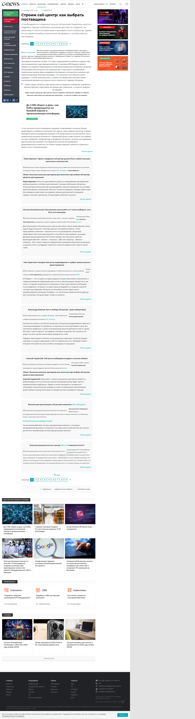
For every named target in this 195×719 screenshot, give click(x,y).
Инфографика (8, 94)
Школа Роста (8, 26)
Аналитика (41, 4)
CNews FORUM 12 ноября (8, 14)
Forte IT (78, 222)
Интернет (7, 81)
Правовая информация (107, 691)
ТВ (82, 4)
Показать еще (49, 658)
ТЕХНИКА (71, 4)
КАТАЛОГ (113, 4)
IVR (38, 239)
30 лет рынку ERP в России (9, 38)
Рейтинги (7, 90)
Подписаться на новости (64, 489)
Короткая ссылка (84, 489)
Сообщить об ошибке (106, 689)
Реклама (54, 686)
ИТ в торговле (8, 72)
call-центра (53, 50)
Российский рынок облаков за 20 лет (10, 32)
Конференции (33, 684)
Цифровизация (9, 50)
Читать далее (86, 151)
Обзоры (9, 692)
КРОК (78, 275)
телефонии (61, 455)
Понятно (123, 715)
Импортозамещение (11, 54)
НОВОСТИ (32, 4)
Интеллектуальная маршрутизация (37, 421)
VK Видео (74, 689)
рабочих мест (55, 69)
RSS (100, 683)
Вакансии (54, 689)
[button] (121, 4)
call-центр (38, 93)
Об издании (55, 684)
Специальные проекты (36, 686)
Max (72, 684)
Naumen (64, 368)
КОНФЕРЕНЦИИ (53, 4)
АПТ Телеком (50, 319)
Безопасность (8, 59)
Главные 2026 (10, 44)
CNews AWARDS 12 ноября (9, 20)
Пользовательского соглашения (13, 716)
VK (72, 686)
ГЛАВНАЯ (24, 4)
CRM (60, 239)
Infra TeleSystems (62, 170)
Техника (31, 692)
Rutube (73, 692)
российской (70, 452)
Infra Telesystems (79, 404)
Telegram (74, 695)
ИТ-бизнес (7, 86)
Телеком (7, 77)
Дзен (72, 697)
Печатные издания (35, 697)
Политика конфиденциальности (110, 686)
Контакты (54, 692)
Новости (9, 684)
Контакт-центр (71, 450)
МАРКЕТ (63, 4)
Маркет (31, 689)
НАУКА (78, 4)
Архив (8, 695)
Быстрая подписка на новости (109, 680)
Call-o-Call (64, 445)
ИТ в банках (8, 68)
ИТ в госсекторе (9, 63)
